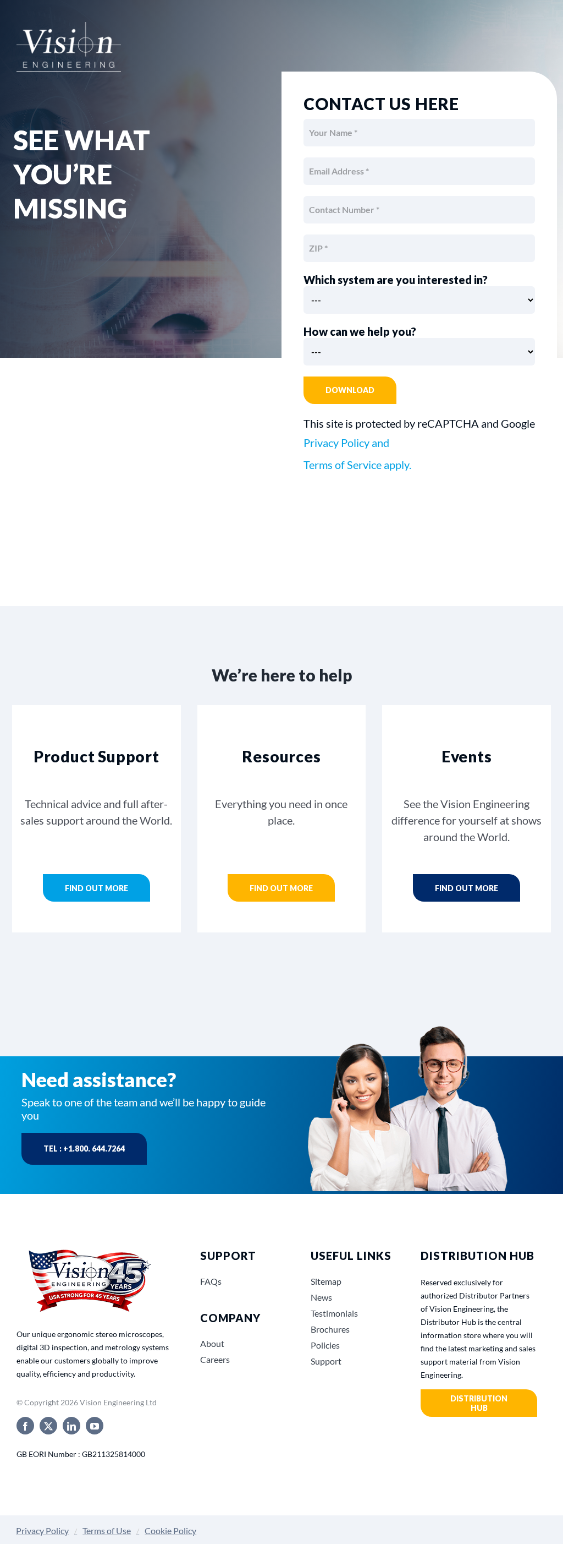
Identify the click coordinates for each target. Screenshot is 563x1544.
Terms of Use (106, 1530)
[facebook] (25, 1425)
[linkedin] (71, 1425)
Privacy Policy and (346, 442)
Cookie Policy (170, 1530)
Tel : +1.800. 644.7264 (84, 1148)
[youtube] (94, 1425)
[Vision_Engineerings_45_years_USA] (88, 1250)
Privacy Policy (42, 1530)
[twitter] (48, 1425)
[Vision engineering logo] (68, 33)
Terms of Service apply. (357, 464)
